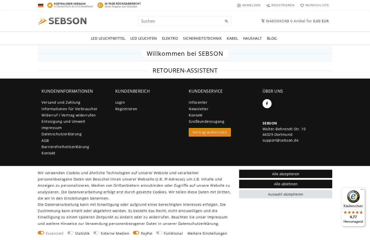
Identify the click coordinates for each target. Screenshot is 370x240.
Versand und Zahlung (61, 102)
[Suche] (226, 21)
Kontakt (48, 153)
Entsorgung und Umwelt (63, 121)
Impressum (52, 127)
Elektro (170, 38)
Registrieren (126, 108)
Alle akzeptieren (285, 173)
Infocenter (198, 102)
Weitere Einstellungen (208, 233)
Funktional (173, 233)
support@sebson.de (281, 140)
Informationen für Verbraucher (70, 108)
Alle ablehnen (286, 184)
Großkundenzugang (206, 121)
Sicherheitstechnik (202, 38)
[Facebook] (267, 103)
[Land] (41, 5)
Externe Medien (115, 233)
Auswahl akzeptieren (285, 194)
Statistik (82, 233)
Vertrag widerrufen (210, 132)
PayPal (147, 233)
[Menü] (362, 191)
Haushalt (252, 38)
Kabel (232, 38)
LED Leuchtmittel (108, 38)
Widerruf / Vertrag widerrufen (69, 115)
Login (120, 102)
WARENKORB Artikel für (297, 21)
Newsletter (198, 108)
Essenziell (55, 233)
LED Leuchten (143, 38)
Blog (272, 38)
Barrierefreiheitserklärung (65, 146)
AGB (45, 140)
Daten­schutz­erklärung (62, 134)
